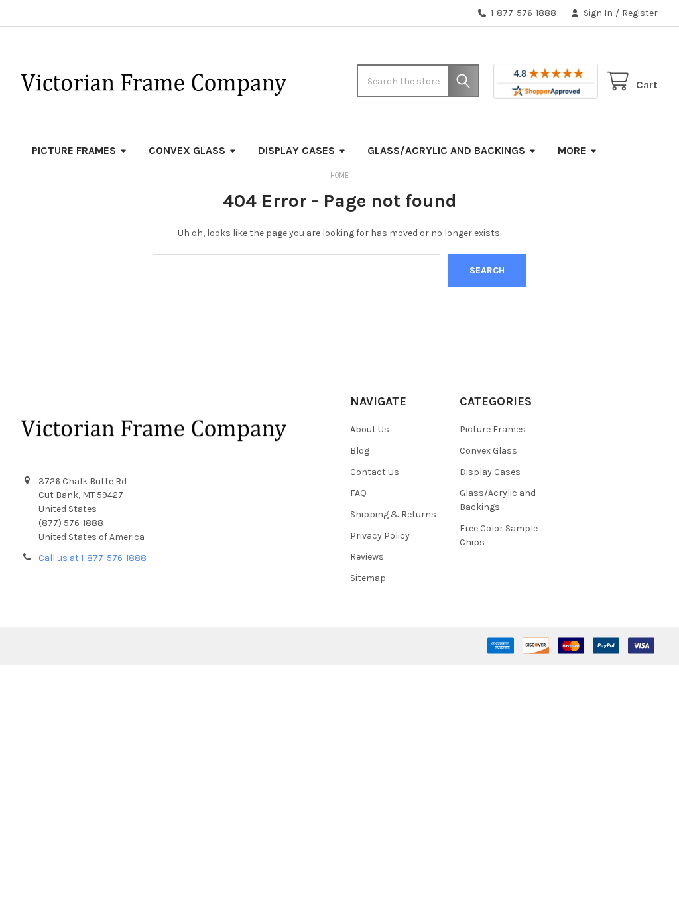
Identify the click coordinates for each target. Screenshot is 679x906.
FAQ (358, 493)
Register (640, 13)
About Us (369, 429)
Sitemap (368, 578)
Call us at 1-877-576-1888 (92, 558)
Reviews (367, 556)
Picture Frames (74, 150)
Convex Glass (187, 150)
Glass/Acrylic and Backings (446, 150)
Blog (359, 450)
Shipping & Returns (393, 514)
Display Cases (296, 150)
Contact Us (374, 472)
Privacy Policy (380, 535)
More (572, 150)
